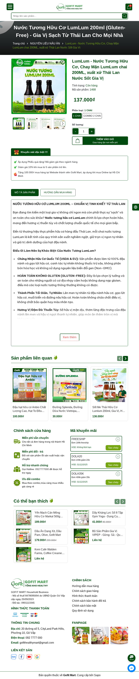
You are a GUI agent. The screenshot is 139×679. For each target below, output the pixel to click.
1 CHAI (77, 115)
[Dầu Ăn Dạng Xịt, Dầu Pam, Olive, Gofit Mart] (23, 536)
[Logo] (69, 7)
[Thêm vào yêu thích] (62, 62)
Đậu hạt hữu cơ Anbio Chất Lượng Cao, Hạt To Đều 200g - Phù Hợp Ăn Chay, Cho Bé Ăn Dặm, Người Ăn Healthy (29, 409)
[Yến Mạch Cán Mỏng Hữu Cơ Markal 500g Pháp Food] (23, 517)
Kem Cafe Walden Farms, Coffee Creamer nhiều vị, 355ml (49, 551)
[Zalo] (13, 656)
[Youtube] (29, 656)
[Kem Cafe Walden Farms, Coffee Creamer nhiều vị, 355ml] (23, 554)
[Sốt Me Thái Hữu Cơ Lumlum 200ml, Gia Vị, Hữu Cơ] (109, 385)
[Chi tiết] (118, 439)
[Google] (37, 656)
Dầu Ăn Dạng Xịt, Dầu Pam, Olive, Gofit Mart (48, 533)
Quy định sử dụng (83, 610)
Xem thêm (69, 337)
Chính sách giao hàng (85, 591)
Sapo (97, 675)
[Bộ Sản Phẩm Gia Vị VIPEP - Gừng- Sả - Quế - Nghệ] (81, 536)
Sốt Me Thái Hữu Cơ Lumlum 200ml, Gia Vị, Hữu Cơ (109, 409)
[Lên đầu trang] (131, 648)
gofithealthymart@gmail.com (37, 642)
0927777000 (42, 469)
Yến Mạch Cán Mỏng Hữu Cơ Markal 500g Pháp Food (47, 514)
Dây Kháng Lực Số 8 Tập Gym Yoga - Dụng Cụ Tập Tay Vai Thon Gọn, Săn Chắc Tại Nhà (107, 514)
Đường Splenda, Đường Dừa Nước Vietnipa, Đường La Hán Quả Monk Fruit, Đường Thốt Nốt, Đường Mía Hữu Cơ (68, 409)
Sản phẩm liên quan (32, 358)
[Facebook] (21, 656)
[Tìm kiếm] (124, 15)
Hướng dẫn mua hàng (85, 586)
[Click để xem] (39, 86)
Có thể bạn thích (31, 501)
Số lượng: (78, 124)
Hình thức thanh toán (84, 595)
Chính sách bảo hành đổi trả (89, 600)
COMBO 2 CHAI (92, 115)
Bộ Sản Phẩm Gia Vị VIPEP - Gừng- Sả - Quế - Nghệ (107, 533)
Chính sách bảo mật (84, 605)
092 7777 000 (34, 637)
